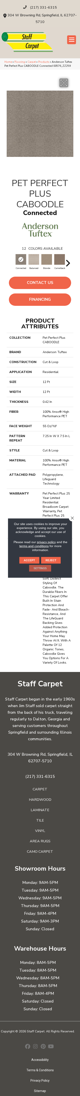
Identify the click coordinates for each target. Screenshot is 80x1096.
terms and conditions (34, 546)
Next (67, 261)
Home (8, 62)
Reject (51, 560)
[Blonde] (46, 259)
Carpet (32, 62)
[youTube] (51, 1047)
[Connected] (20, 259)
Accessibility (40, 1060)
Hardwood (40, 799)
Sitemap (40, 1091)
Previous (12, 261)
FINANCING (40, 299)
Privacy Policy (40, 1080)
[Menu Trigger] (71, 39)
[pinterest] (43, 1047)
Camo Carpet (40, 851)
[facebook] (27, 1047)
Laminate (40, 810)
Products (43, 62)
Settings (40, 568)
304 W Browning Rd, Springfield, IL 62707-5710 (40, 758)
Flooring (19, 62)
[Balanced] (33, 259)
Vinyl (40, 830)
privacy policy (46, 542)
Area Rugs (40, 841)
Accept (29, 560)
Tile (40, 820)
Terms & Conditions (40, 1070)
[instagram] (35, 1047)
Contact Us (40, 282)
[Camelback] (59, 259)
